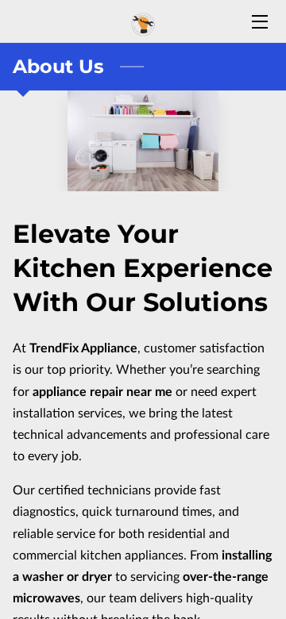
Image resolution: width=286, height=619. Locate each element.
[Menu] (258, 22)
